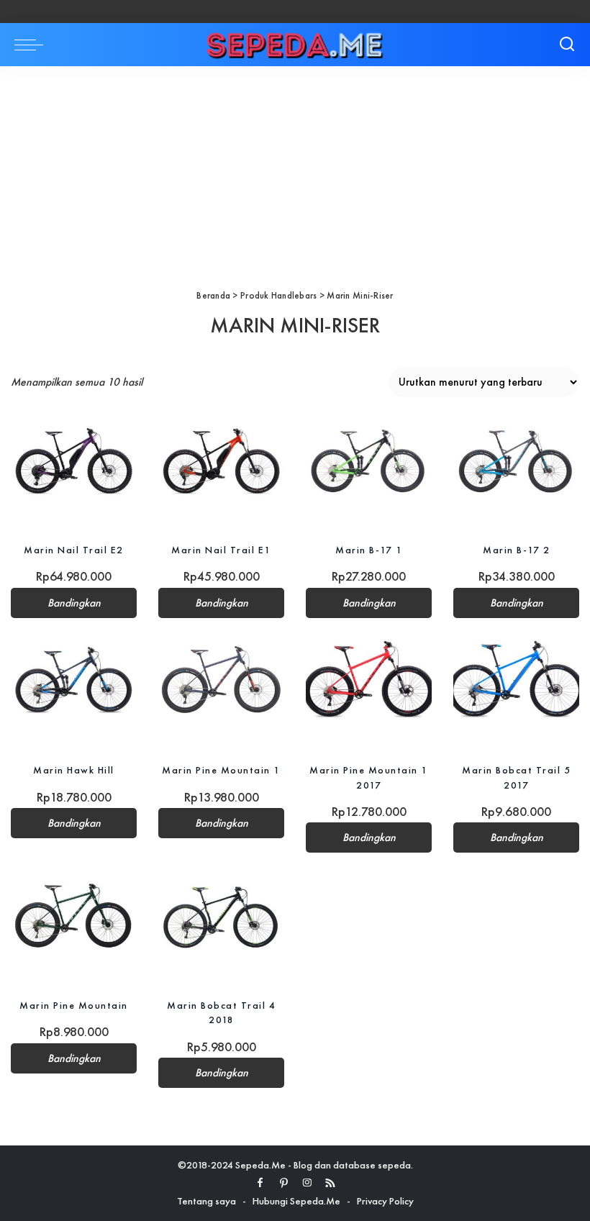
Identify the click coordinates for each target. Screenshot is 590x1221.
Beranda (213, 295)
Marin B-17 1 (368, 549)
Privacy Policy (385, 1200)
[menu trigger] (32, 44)
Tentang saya (206, 1200)
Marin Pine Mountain (73, 1005)
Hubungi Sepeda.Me (296, 1200)
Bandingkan (74, 603)
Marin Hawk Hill (73, 769)
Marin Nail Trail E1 (221, 549)
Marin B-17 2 (516, 549)
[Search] (567, 44)
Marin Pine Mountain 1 (221, 769)
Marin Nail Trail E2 (74, 549)
